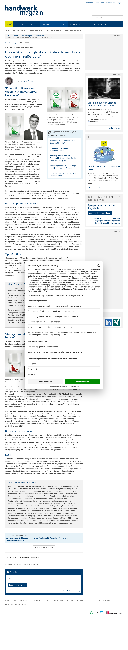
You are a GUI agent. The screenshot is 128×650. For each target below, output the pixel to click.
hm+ (9, 24)
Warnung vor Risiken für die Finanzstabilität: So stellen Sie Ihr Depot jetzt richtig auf (63, 158)
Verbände (89, 3)
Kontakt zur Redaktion (29, 557)
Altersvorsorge (12, 538)
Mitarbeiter (58, 601)
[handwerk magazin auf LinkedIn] (108, 322)
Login (119, 3)
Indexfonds (33, 538)
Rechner (105, 24)
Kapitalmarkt (44, 538)
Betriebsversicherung (31, 30)
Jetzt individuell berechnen (99, 213)
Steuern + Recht (76, 24)
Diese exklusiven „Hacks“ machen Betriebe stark (102, 104)
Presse (70, 601)
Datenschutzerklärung (30, 601)
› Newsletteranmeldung (71, 591)
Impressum (10, 601)
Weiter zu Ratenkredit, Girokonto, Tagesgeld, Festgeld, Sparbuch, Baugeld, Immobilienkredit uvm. (107, 220)
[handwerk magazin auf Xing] (116, 322)
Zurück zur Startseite (44, 548)
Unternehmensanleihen (15, 540)
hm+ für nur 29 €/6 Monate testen (104, 168)
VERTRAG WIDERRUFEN (15, 604)
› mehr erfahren (114, 128)
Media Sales (82, 601)
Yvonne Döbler (27, 81)
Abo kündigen (105, 601)
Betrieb (25, 24)
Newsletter (110, 3)
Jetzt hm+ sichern (96, 188)
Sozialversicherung (53, 30)
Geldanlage (23, 538)
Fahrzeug (34, 24)
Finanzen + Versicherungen (54, 24)
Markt (17, 24)
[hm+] (104, 152)
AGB (47, 601)
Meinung (62, 538)
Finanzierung (12, 30)
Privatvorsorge (73, 30)
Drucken (11, 557)
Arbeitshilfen (92, 24)
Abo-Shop (100, 3)
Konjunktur (54, 538)
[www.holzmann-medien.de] (113, 614)
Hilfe (93, 601)
